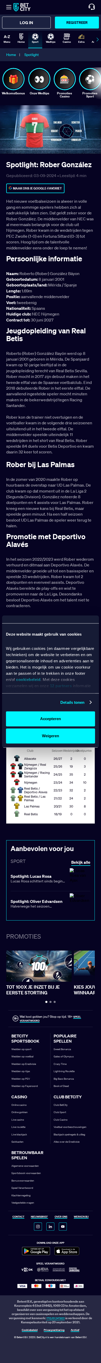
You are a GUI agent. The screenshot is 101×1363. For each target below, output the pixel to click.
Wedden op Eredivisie (23, 1064)
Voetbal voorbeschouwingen (70, 1127)
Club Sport (60, 1112)
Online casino (19, 1105)
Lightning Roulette (64, 1071)
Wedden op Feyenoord (24, 1086)
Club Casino (61, 1120)
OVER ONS (61, 1217)
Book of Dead (61, 1086)
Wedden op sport (21, 1049)
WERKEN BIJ (81, 1217)
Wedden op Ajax (20, 1071)
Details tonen (72, 702)
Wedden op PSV (20, 1079)
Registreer (77, 22)
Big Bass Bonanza (64, 1079)
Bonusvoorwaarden (22, 1181)
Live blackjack (19, 1134)
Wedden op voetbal (22, 1056)
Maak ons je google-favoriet (37, 188)
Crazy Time (60, 1064)
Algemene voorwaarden (25, 1166)
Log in (26, 22)
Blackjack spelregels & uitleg (69, 1134)
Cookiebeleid (30, 1330)
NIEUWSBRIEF (39, 1217)
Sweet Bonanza (62, 1049)
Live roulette (18, 1127)
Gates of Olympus (64, 1056)
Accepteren (50, 718)
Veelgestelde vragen (22, 1203)
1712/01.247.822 (55, 1318)
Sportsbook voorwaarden (26, 1173)
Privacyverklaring (54, 1330)
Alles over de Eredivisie (67, 1142)
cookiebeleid (28, 679)
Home (11, 54)
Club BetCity (61, 1105)
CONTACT (18, 1217)
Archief (75, 1330)
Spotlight (31, 54)
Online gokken (19, 1112)
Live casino (17, 1120)
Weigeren (50, 736)
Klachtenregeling (21, 1195)
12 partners (61, 686)
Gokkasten (17, 1142)
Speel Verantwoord (22, 1188)
